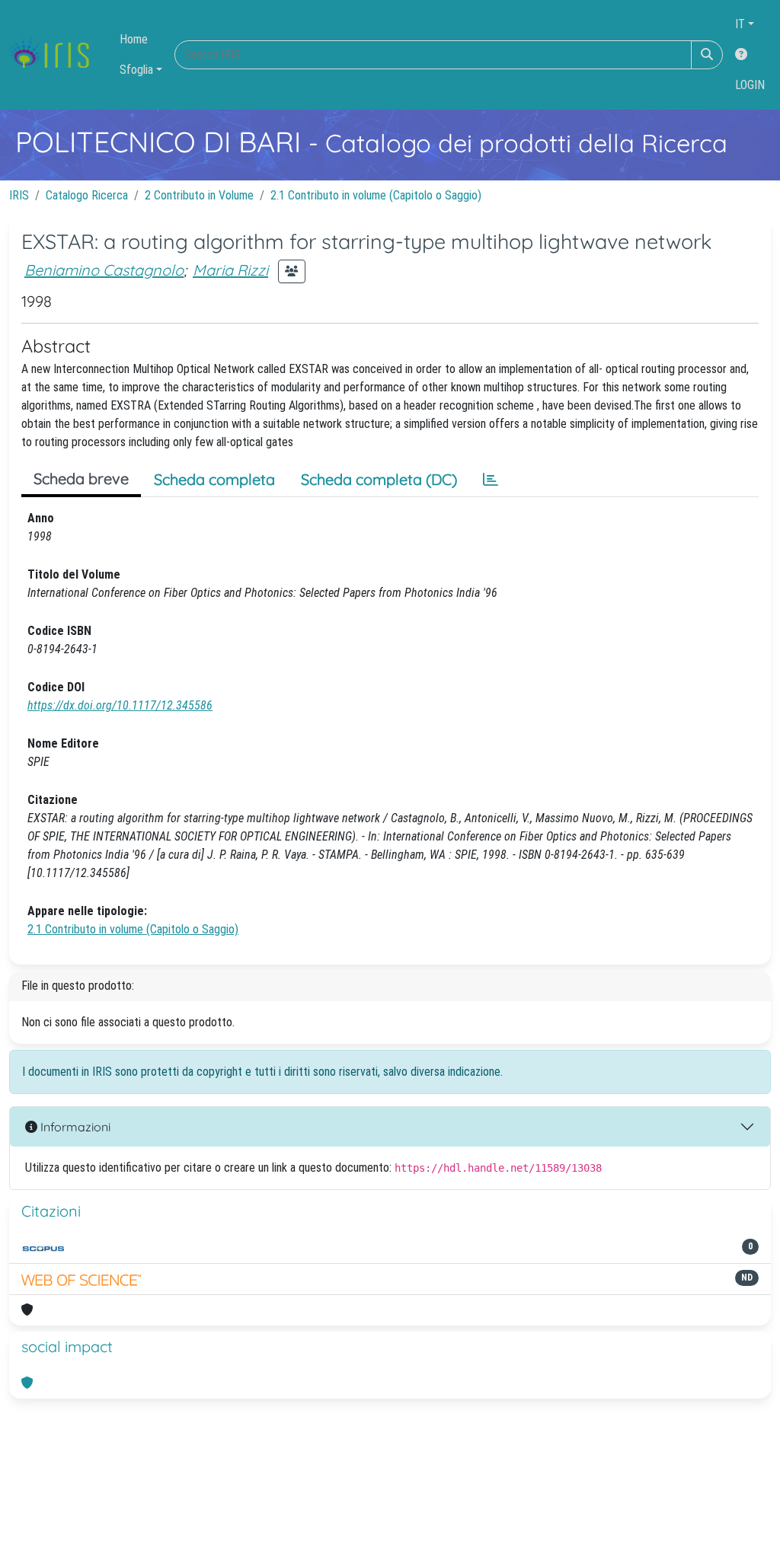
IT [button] (740, 24)
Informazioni (73, 1126)
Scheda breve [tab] (81, 478)
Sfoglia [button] (136, 69)
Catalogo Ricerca (87, 195)
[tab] (490, 480)
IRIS (19, 195)
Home (134, 39)
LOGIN (750, 85)
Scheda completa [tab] (214, 479)
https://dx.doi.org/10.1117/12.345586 (120, 705)
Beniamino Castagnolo (104, 269)
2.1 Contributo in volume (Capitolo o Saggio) (375, 195)
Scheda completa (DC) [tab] (379, 479)
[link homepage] (55, 54)
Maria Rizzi (230, 269)
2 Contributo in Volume (199, 195)
